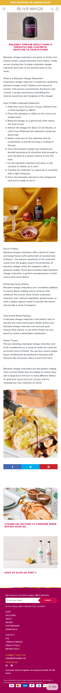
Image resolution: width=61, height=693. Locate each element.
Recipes (9, 622)
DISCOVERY (11, 615)
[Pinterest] (12, 665)
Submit (48, 600)
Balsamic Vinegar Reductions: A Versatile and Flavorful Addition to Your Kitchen (30, 47)
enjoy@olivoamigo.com (16, 658)
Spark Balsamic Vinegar (30, 106)
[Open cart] (57, 8)
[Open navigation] (4, 9)
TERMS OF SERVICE (14, 642)
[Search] (52, 9)
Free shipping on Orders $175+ (30, 2)
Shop (8, 612)
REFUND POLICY (13, 649)
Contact (10, 635)
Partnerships (13, 626)
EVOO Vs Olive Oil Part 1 (21, 572)
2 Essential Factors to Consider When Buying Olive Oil (30, 525)
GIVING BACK (11, 629)
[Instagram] (7, 665)
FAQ (7, 638)
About (9, 619)
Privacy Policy (13, 645)
